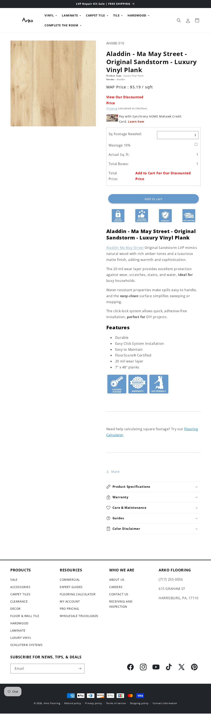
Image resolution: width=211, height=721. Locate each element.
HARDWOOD (137, 15)
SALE (13, 579)
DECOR (15, 609)
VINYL (49, 15)
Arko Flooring (52, 703)
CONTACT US (118, 594)
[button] (178, 20)
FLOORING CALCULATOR (77, 594)
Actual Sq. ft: (119, 154)
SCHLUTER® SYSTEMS (26, 645)
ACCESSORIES (20, 587)
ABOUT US (116, 579)
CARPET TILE (95, 15)
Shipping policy (139, 703)
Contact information (165, 703)
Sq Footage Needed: (125, 134)
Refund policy (72, 703)
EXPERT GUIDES (71, 587)
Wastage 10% (120, 145)
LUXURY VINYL (20, 638)
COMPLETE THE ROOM (61, 25)
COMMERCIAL (70, 579)
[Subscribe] (79, 668)
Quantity (112, 191)
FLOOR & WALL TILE (24, 616)
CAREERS (115, 587)
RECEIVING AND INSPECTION (120, 603)
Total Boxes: (119, 164)
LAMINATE (70, 15)
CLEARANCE (19, 601)
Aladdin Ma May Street (125, 247)
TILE (116, 15)
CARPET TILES (20, 594)
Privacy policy (93, 703)
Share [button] (115, 472)
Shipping (111, 108)
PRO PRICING (69, 609)
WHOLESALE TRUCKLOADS (79, 616)
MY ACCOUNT (70, 601)
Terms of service (116, 703)
